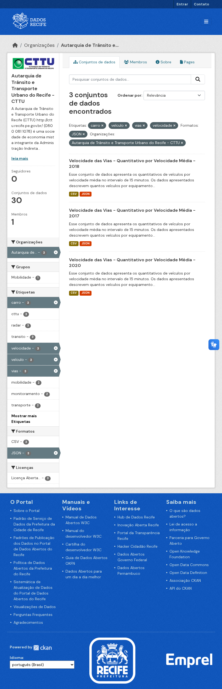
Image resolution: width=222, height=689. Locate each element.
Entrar (182, 4)
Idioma (16, 657)
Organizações (39, 45)
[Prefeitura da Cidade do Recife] (112, 660)
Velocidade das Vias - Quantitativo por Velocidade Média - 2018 (132, 163)
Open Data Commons (189, 564)
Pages (189, 62)
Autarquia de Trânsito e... (90, 45)
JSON (85, 194)
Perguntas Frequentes (33, 614)
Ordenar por (129, 95)
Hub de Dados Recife (136, 517)
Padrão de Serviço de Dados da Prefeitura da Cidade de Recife (34, 524)
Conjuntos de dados (96, 62)
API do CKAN (180, 588)
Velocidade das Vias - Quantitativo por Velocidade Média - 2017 (132, 213)
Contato (201, 4)
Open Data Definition (188, 572)
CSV (74, 194)
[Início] (15, 45)
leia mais (19, 158)
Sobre (165, 62)
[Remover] (102, 126)
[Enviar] (198, 79)
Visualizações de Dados (35, 606)
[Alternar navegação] (206, 22)
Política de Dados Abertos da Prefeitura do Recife (33, 568)
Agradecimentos (28, 622)
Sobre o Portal (27, 510)
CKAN (42, 648)
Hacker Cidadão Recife (137, 546)
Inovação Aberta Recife (138, 525)
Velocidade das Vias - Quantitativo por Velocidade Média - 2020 (132, 262)
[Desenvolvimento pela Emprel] (189, 660)
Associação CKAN (185, 580)
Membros (138, 62)
